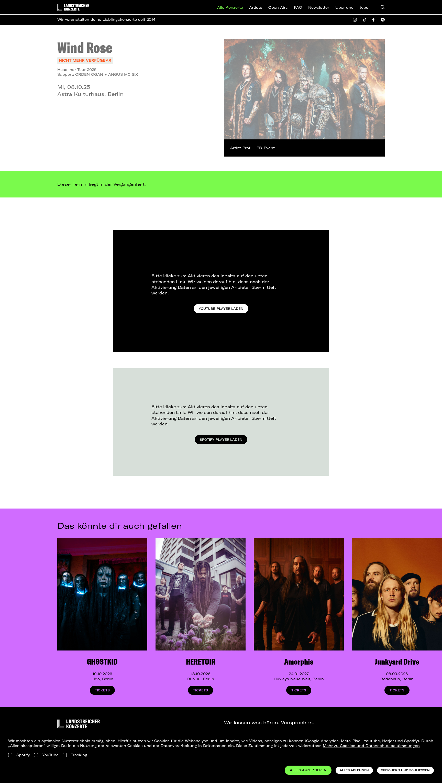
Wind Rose (84, 47)
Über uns (344, 7)
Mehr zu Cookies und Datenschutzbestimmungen (371, 745)
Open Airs (278, 7)
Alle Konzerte (230, 7)
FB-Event (266, 148)
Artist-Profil (241, 148)
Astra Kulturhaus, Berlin (90, 94)
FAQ (298, 7)
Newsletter (318, 7)
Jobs (364, 7)
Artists (255, 7)
